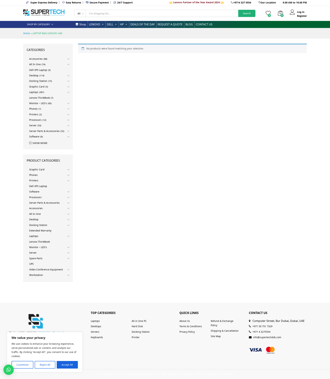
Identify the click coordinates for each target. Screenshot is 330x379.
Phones (33, 108)
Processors (35, 119)
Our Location (268, 2)
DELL (110, 24)
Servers (95, 331)
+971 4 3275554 (261, 331)
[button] (8, 370)
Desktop (33, 75)
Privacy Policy (187, 331)
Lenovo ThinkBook (39, 97)
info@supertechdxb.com (267, 337)
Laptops (33, 92)
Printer (136, 337)
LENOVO (94, 24)
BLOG (189, 24)
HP (122, 24)
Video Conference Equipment (46, 269)
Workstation (36, 275)
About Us (184, 321)
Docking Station (38, 81)
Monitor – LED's (38, 103)
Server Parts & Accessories (44, 131)
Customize (22, 364)
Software (34, 136)
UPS (31, 263)
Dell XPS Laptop (38, 70)
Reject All (45, 364)
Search (247, 13)
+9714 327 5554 (242, 2)
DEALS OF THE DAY (142, 24)
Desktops (96, 326)
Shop (82, 24)
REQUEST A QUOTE (170, 24)
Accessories (36, 58)
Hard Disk (137, 326)
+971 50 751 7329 (262, 326)
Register (302, 16)
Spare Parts (35, 258)
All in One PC (139, 321)
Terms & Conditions (190, 326)
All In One (35, 64)
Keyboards (97, 337)
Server (33, 125)
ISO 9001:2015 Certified (177, 374)
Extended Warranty (40, 230)
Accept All (67, 364)
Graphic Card (37, 86)
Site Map (216, 336)
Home (26, 33)
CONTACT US (204, 24)
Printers (33, 114)
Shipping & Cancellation (225, 330)
